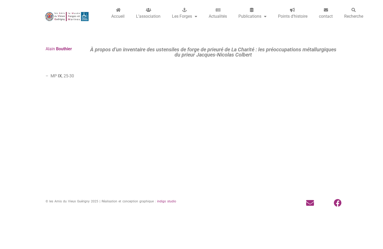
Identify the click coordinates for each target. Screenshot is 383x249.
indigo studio (166, 201)
